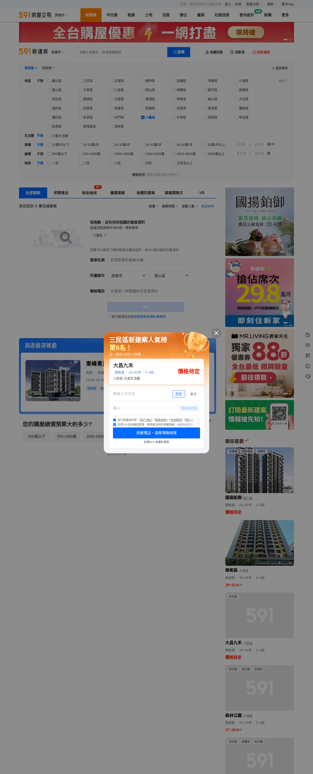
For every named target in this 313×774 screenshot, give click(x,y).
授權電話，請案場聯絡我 (156, 433)
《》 (145, 420)
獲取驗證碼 (189, 408)
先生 (179, 394)
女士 (193, 394)
